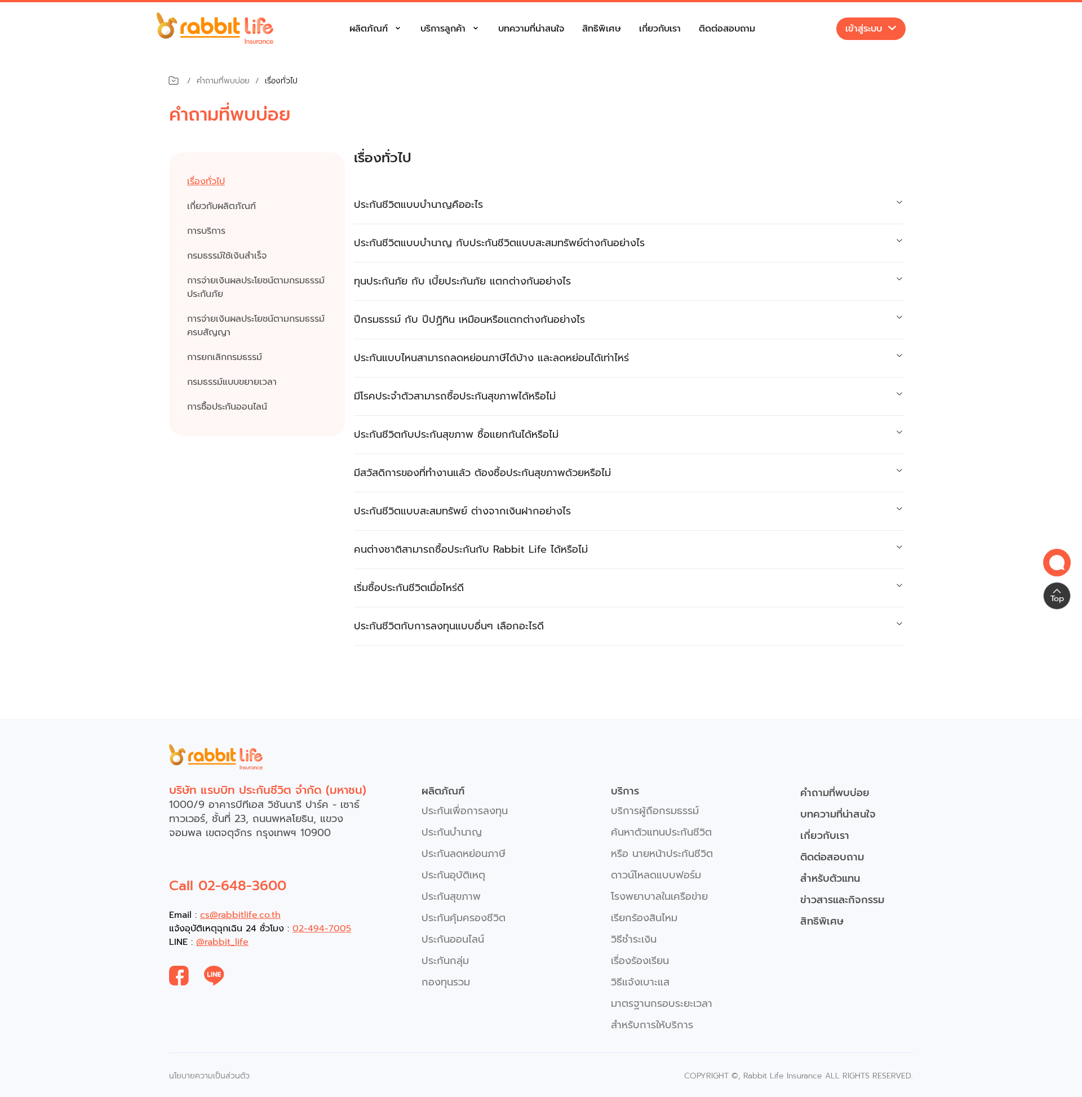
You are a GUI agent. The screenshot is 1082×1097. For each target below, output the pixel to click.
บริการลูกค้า (442, 28)
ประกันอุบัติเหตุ (453, 875)
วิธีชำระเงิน (634, 939)
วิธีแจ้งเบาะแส (640, 982)
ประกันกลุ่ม (445, 961)
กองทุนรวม (446, 982)
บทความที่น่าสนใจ (531, 28)
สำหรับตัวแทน (830, 878)
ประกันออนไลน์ (453, 939)
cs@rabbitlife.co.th (240, 915)
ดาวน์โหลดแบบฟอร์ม (656, 875)
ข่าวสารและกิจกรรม (842, 900)
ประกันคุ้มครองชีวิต (463, 918)
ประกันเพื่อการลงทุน (465, 811)
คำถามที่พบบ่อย (835, 793)
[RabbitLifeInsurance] (186, 976)
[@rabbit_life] (222, 976)
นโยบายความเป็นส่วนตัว (209, 1076)
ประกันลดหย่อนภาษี (463, 853)
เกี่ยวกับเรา (660, 28)
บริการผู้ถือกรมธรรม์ (655, 811)
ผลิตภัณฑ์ (368, 28)
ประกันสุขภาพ (451, 896)
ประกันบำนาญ (452, 832)
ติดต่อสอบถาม (727, 28)
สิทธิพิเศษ (601, 28)
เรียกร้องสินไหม (644, 918)
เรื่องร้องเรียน (640, 961)
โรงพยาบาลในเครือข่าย (659, 896)
